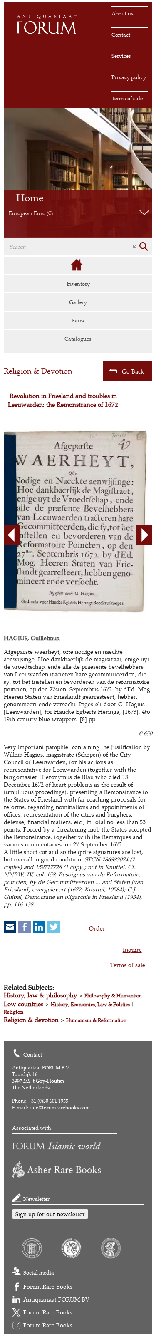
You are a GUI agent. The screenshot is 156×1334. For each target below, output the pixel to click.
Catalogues (78, 338)
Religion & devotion (31, 1019)
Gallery (78, 302)
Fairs (78, 320)
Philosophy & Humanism (113, 995)
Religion (13, 1011)
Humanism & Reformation (96, 1020)
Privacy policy (128, 77)
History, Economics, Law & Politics (90, 1004)
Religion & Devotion (38, 371)
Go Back (133, 371)
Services (121, 55)
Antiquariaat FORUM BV (56, 1299)
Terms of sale (127, 98)
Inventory (78, 283)
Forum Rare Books (47, 1286)
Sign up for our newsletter (50, 1214)
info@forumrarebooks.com (60, 1107)
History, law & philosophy (40, 995)
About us (122, 13)
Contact (120, 34)
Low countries (23, 1004)
